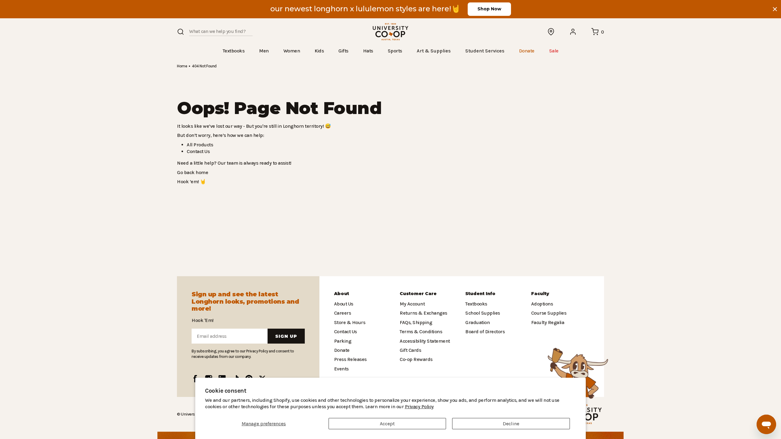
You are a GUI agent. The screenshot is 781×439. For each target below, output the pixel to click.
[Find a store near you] (551, 31)
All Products (199, 144)
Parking (342, 341)
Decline (511, 424)
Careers (342, 313)
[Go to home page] (390, 32)
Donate (341, 350)
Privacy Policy (371, 406)
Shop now (489, 9)
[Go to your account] (573, 31)
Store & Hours (348, 322)
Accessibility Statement (423, 341)
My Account (411, 303)
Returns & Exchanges (422, 313)
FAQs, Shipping (416, 322)
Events (341, 368)
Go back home (192, 172)
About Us (343, 303)
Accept (387, 424)
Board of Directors (483, 331)
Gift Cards (410, 350)
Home (182, 65)
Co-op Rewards (416, 359)
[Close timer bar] (774, 9)
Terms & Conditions (419, 331)
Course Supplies (548, 313)
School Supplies (482, 313)
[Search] (180, 31)
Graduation (476, 322)
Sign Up (286, 336)
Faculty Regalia (547, 322)
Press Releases (350, 359)
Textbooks (475, 303)
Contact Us (198, 151)
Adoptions (541, 303)
